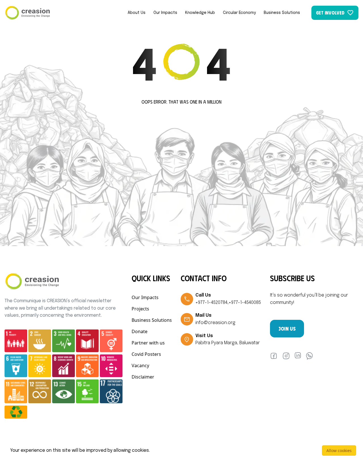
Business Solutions (282, 13)
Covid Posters (146, 354)
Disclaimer (143, 377)
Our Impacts (165, 13)
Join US (287, 328)
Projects (140, 309)
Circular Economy (239, 13)
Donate (139, 331)
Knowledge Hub (200, 13)
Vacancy (140, 365)
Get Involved (330, 12)
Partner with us (148, 343)
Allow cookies (339, 450)
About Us (136, 13)
